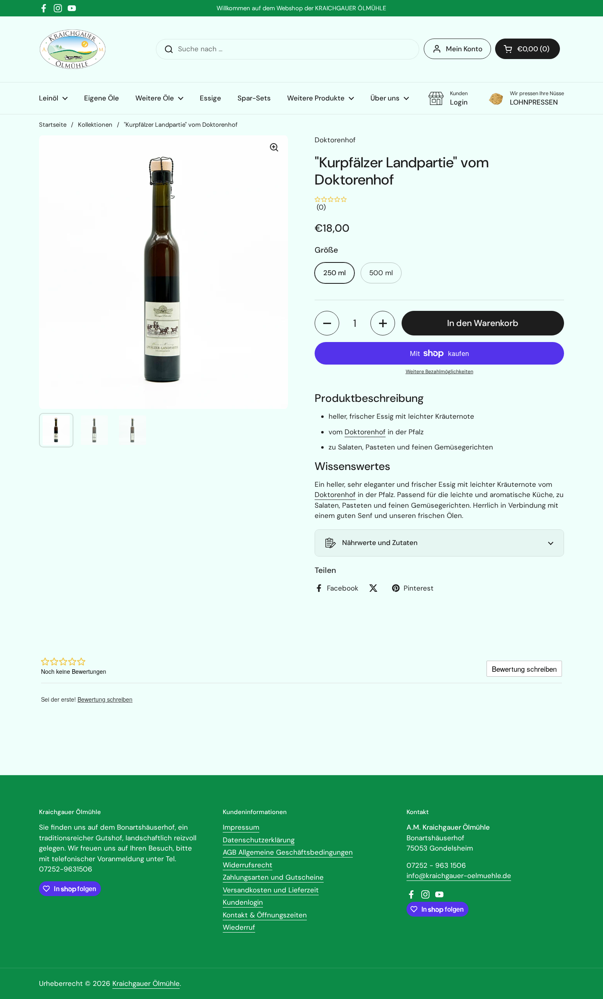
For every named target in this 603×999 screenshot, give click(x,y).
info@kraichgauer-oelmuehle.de (459, 875)
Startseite (52, 125)
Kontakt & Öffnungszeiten (265, 914)
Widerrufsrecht (247, 864)
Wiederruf (239, 927)
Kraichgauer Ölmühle (146, 983)
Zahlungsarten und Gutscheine (273, 877)
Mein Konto (464, 48)
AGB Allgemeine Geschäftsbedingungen (288, 852)
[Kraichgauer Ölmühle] (72, 49)
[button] (527, 49)
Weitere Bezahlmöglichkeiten (439, 371)
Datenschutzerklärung (259, 839)
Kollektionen (95, 125)
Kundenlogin (243, 902)
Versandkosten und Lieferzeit (271, 889)
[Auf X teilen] (375, 588)
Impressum (241, 827)
